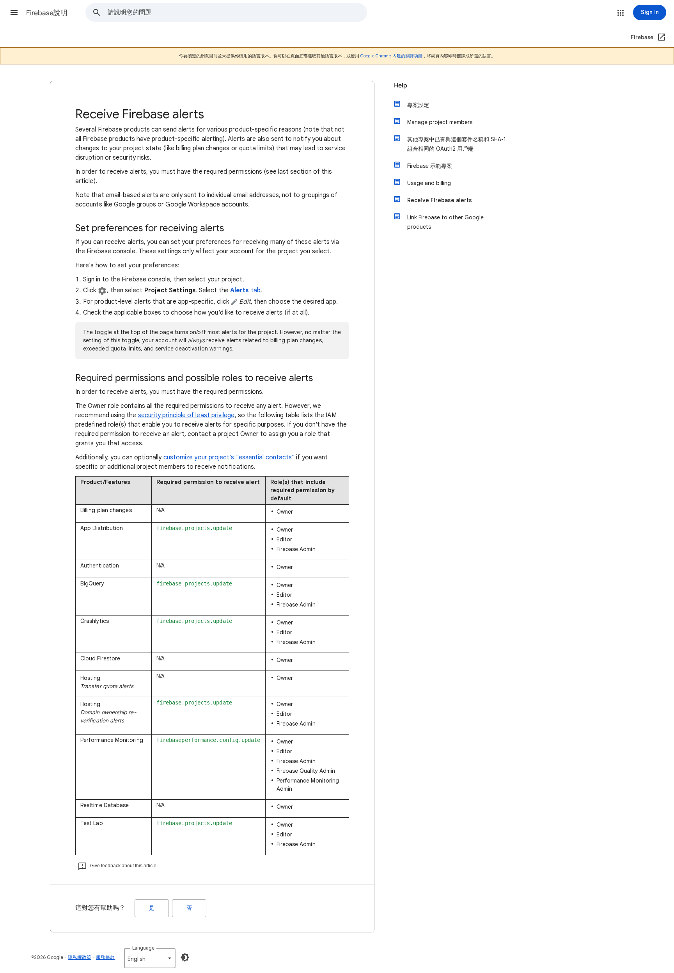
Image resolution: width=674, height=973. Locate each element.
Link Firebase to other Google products (445, 222)
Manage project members (439, 122)
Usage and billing (429, 183)
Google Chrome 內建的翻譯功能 (391, 56)
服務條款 (105, 957)
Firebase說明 (46, 13)
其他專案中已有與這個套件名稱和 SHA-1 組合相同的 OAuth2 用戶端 (456, 144)
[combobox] (237, 12)
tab (245, 290)
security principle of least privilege (186, 415)
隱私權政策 (79, 957)
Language (143, 948)
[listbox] (150, 958)
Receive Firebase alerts (439, 200)
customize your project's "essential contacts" (229, 457)
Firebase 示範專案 (429, 165)
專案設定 (418, 105)
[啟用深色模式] (185, 957)
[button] (14, 12)
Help (400, 85)
